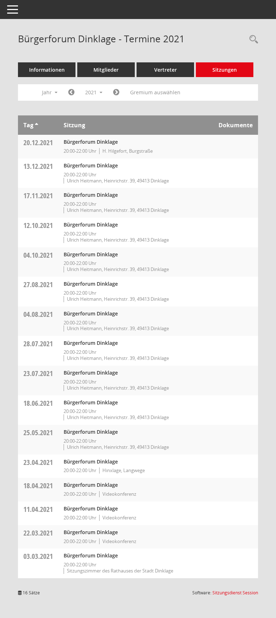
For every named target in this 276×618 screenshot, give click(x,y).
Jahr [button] (47, 92)
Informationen (47, 69)
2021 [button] (91, 92)
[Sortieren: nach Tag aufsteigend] (36, 125)
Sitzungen (224, 69)
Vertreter (165, 69)
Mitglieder (106, 69)
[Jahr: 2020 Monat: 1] (71, 92)
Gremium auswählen (155, 92)
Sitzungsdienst (235, 593)
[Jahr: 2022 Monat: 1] (116, 92)
